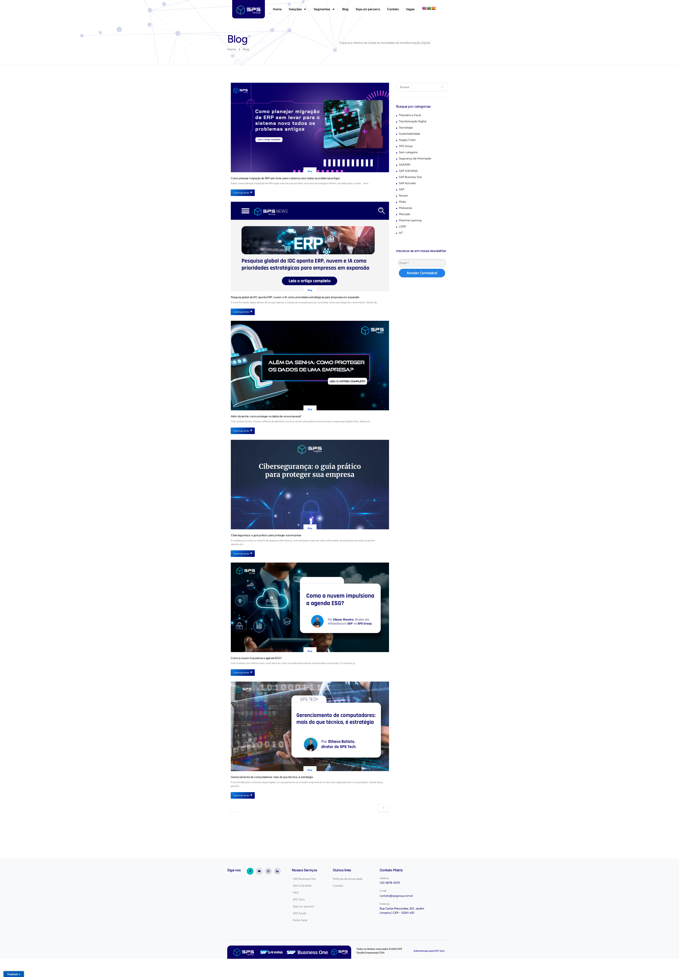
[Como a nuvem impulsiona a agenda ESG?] (310, 607)
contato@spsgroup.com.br (396, 895)
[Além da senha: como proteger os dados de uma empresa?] (310, 365)
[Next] (383, 808)
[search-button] (442, 87)
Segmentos (322, 9)
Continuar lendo (241, 193)
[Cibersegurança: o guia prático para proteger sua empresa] (310, 484)
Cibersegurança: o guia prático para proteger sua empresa (266, 535)
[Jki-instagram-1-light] (268, 871)
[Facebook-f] (250, 871)
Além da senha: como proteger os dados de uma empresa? (266, 416)
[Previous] (236, 808)
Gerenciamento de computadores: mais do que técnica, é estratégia (272, 777)
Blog (345, 9)
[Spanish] (433, 8)
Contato (393, 9)
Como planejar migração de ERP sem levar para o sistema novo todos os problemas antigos (285, 178)
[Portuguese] (429, 8)
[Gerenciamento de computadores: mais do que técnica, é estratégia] (310, 726)
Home (277, 9)
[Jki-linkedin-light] (277, 871)
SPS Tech (439, 950)
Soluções (295, 9)
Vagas (410, 9)
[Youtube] (259, 871)
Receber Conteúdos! (422, 273)
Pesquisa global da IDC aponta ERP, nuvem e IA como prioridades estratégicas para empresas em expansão (295, 297)
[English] (424, 8)
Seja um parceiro (368, 9)
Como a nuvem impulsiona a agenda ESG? (256, 658)
